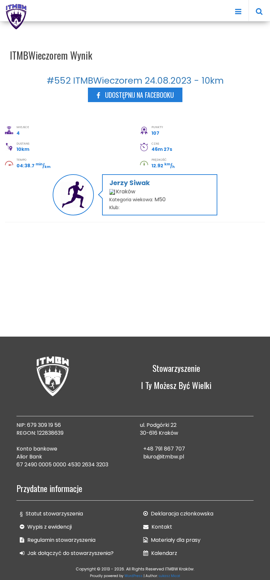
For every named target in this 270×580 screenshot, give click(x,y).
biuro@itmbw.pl (163, 456)
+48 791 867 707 (164, 449)
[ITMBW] (16, 16)
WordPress (133, 575)
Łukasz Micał (169, 575)
